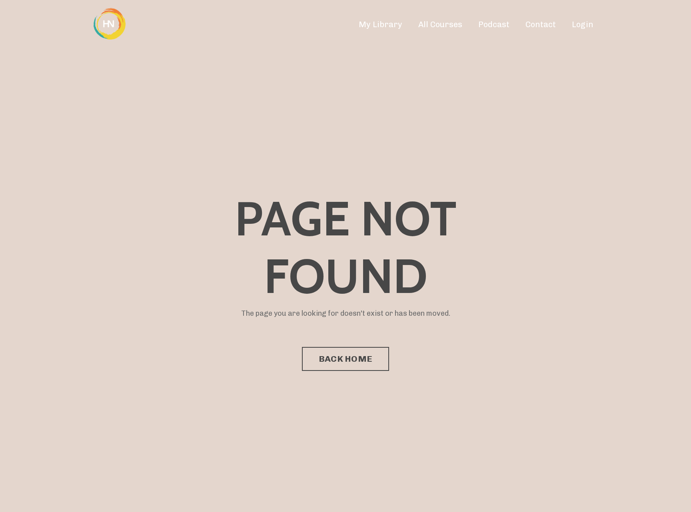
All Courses (440, 24)
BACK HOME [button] (345, 359)
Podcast (493, 24)
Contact (540, 24)
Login (582, 24)
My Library (380, 24)
